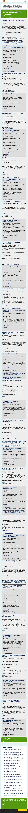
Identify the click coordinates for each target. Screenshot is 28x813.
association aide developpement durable (13, 762)
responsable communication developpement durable (10, 769)
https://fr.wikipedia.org (9, 128)
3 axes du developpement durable (12, 774)
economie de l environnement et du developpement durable (11, 445)
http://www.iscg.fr (8, 286)
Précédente (12, 739)
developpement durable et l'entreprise (12, 43)
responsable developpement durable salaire (12, 777)
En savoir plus (19, 811)
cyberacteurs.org (8, 507)
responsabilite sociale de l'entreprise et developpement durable (12, 372)
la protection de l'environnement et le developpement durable (13, 581)
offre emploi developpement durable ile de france (16, 511)
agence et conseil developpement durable (13, 766)
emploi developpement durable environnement (11, 772)
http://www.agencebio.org (10, 417)
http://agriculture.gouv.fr (10, 612)
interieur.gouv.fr (8, 653)
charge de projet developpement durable (13, 510)
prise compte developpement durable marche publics (12, 786)
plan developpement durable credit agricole (14, 754)
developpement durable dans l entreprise (12, 45)
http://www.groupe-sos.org (10, 370)
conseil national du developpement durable (14, 788)
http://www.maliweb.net (9, 718)
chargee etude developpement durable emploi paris (13, 791)
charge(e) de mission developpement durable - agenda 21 (12, 750)
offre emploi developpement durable (12, 752)
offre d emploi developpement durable (14, 374)
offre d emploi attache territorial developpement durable (11, 764)
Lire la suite (4, 34)
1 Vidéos (10, 17)
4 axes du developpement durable (12, 757)
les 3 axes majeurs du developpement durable (13, 780)
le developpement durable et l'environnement (14, 584)
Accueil (3, 799)
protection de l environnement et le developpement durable (13, 582)
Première (7, 739)
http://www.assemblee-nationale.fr (12, 71)
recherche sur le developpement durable (13, 513)
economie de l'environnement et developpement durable (13, 443)
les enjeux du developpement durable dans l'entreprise (12, 40)
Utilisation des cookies (12, 800)
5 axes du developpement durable (12, 760)
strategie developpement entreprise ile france (13, 783)
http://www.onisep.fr (9, 578)
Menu (25, 1)
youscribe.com (8, 632)
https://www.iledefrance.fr (10, 91)
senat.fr (6, 155)
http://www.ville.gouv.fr (9, 465)
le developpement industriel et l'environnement (12, 587)
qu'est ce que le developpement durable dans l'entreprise (13, 42)
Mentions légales (10, 799)
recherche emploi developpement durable (11, 512)
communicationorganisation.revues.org (13, 308)
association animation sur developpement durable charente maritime (13, 794)
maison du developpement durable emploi (13, 758)
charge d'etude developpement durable (12, 377)
